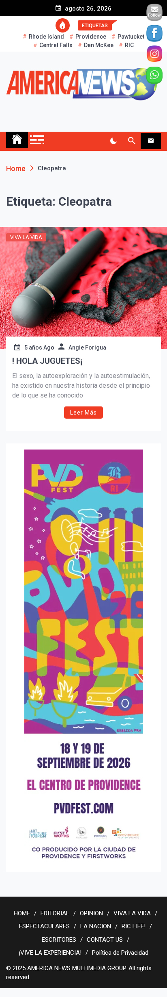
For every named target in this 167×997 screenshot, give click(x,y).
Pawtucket (131, 36)
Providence (90, 36)
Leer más (83, 412)
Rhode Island (46, 36)
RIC (129, 45)
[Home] (17, 140)
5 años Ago (39, 347)
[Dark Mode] (113, 141)
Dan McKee (98, 45)
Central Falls (56, 45)
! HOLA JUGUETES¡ (47, 361)
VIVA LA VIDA (26, 237)
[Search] (131, 141)
